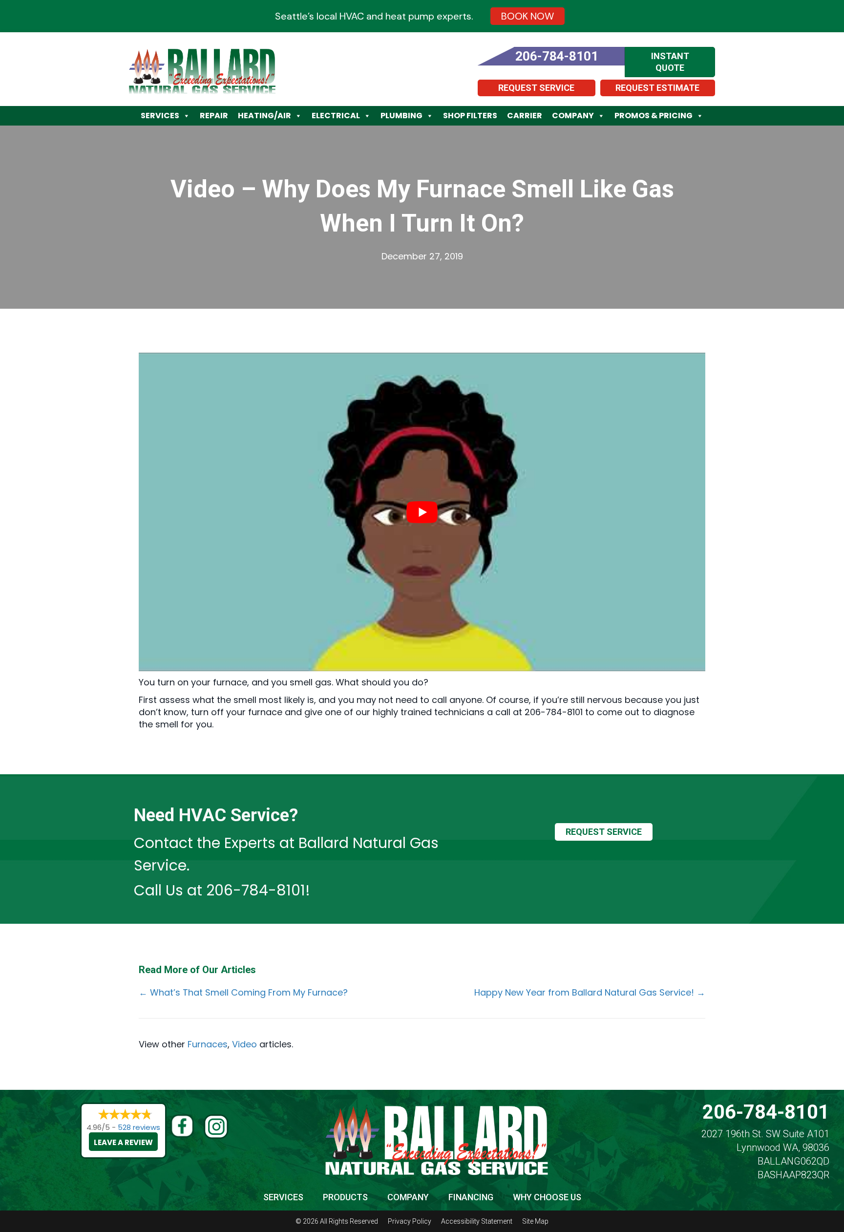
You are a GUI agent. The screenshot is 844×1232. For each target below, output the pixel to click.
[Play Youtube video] (422, 512)
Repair (214, 115)
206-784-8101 (255, 890)
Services (160, 115)
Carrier (524, 115)
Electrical (336, 115)
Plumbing (401, 115)
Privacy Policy (409, 1221)
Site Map (535, 1221)
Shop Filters (470, 115)
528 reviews (139, 1127)
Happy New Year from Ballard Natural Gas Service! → (589, 992)
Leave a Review (123, 1142)
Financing (470, 1197)
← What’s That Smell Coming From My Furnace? (243, 992)
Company (573, 115)
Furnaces (208, 1044)
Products (345, 1197)
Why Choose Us (547, 1197)
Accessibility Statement (476, 1221)
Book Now (527, 16)
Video (244, 1044)
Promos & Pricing (653, 115)
